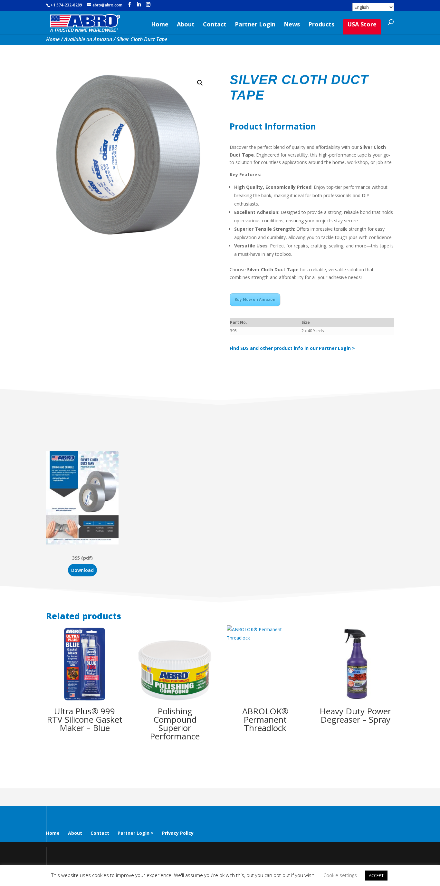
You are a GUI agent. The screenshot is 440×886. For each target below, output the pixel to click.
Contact (214, 25)
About (186, 25)
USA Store (362, 24)
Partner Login (255, 25)
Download (82, 570)
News (292, 25)
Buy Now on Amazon (254, 299)
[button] (200, 83)
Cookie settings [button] (340, 875)
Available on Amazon (88, 39)
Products (321, 25)
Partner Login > (136, 833)
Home (159, 25)
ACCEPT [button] (376, 875)
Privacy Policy (178, 833)
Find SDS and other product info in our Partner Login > (292, 348)
